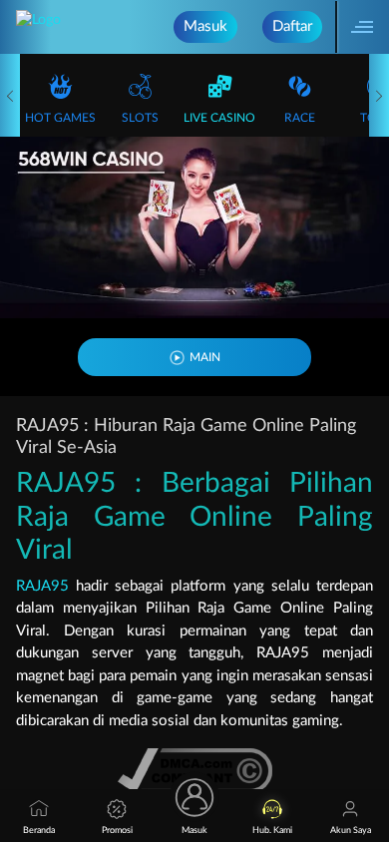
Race (299, 118)
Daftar (292, 26)
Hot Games (60, 118)
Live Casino (219, 118)
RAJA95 (42, 586)
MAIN (205, 357)
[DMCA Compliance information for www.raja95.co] (195, 770)
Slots (140, 118)
